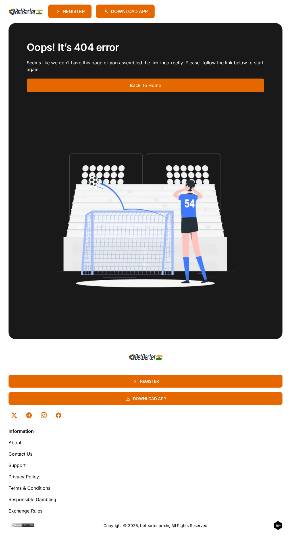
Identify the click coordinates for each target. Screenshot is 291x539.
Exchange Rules (25, 511)
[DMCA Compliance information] (23, 525)
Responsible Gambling (32, 499)
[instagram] (43, 415)
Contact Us (20, 454)
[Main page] (26, 11)
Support (17, 465)
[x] (14, 415)
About (15, 442)
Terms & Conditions (29, 488)
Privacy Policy (24, 477)
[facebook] (58, 415)
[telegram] (29, 415)
